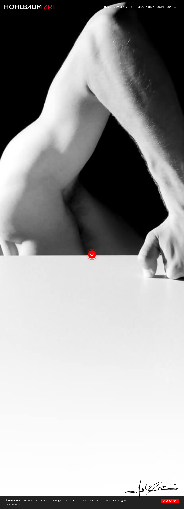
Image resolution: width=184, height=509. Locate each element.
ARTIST (130, 6)
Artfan (150, 6)
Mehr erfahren (12, 504)
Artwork (118, 6)
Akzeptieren (169, 500)
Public (140, 6)
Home (107, 6)
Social (160, 6)
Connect (172, 6)
